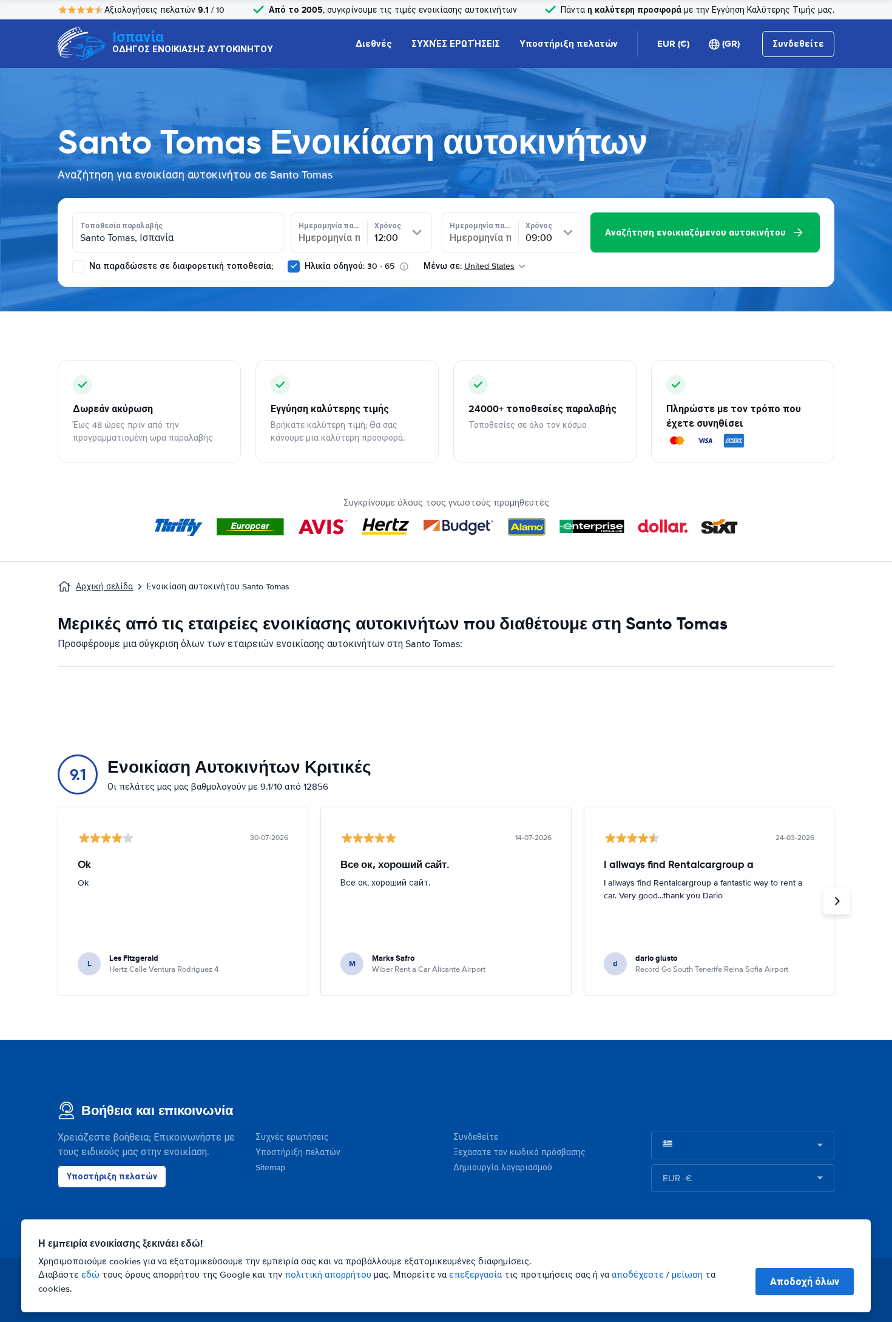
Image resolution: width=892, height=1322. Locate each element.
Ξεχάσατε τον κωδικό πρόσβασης (519, 1152)
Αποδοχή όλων (804, 1282)
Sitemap (270, 1167)
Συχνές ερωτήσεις (292, 1137)
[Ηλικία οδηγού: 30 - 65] (294, 266)
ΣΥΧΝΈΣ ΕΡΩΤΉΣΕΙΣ (455, 43)
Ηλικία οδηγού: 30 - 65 (349, 266)
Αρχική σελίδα (104, 586)
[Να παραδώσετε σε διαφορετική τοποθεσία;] (78, 266)
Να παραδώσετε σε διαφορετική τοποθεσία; (180, 266)
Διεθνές (374, 43)
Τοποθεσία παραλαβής (121, 225)
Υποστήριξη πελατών (568, 43)
